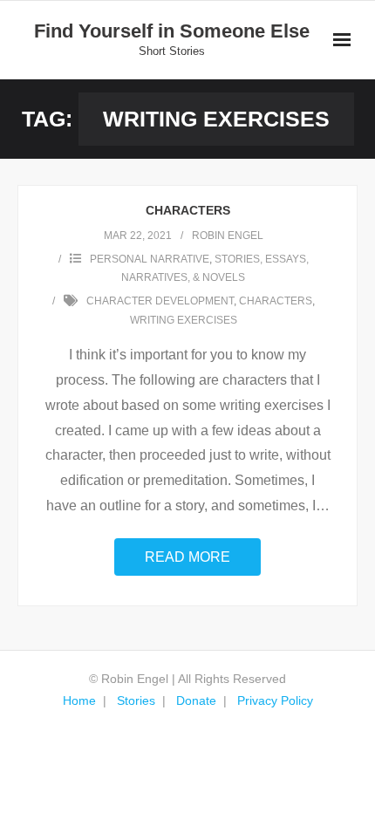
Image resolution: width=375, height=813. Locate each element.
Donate (196, 700)
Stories (136, 700)
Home (79, 700)
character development (160, 301)
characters (275, 301)
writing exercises (183, 320)
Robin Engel (227, 235)
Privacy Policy (275, 700)
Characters (188, 210)
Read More (187, 557)
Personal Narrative (149, 259)
